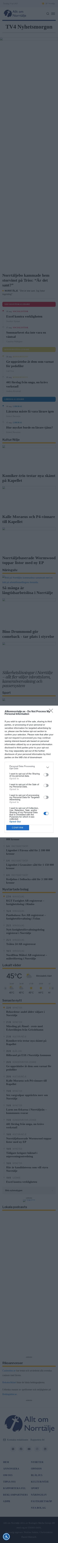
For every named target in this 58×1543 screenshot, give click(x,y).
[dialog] (29, 771)
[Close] (52, 712)
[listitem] (29, 767)
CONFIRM (17, 828)
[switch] (46, 774)
